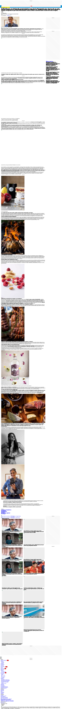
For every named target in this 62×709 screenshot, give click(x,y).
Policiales (2, 684)
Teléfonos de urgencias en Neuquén (7, 701)
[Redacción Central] (2, 11)
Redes (2, 667)
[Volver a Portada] (31, 6)
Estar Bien (3, 672)
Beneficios (2, 702)
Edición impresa (3, 688)
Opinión (2, 678)
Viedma (2, 693)
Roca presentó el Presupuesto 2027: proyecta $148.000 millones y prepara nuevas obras (33, 602)
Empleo (2, 695)
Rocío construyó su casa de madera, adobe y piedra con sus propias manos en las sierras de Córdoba (52, 73)
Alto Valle (2, 690)
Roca (1, 691)
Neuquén (2, 689)
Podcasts (2, 685)
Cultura (2, 670)
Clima (2, 674)
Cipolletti (2, 692)
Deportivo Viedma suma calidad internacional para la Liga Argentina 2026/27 (52, 78)
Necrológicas (3, 696)
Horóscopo (3, 675)
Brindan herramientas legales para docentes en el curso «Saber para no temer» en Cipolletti (53, 82)
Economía (2, 664)
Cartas (2, 682)
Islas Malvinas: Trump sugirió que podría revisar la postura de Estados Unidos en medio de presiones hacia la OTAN (53, 68)
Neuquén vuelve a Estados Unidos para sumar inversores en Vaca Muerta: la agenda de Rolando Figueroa (53, 64)
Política (2, 661)
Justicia (2, 662)
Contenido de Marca (4, 687)
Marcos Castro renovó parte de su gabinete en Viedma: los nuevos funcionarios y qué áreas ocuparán (12, 602)
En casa (5, 8)
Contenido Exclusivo (4, 686)
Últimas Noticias (4, 660)
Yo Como (2, 8)
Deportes (2, 669)
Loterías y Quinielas (4, 697)
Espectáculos (3, 671)
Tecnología (3, 676)
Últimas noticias (49, 61)
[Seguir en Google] (1, 27)
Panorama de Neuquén (5, 679)
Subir (2, 705)
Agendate (3, 668)
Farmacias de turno (4, 698)
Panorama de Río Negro (5, 680)
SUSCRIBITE (5, 7)
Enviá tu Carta (3, 683)
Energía (2, 663)
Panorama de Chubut (5, 681)
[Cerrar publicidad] (1, 657)
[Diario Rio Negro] (1, 706)
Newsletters (4, 666)
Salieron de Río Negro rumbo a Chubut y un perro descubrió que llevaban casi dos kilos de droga (34, 588)
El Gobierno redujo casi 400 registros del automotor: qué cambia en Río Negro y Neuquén (12, 588)
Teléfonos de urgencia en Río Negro (7, 700)
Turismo (2, 665)
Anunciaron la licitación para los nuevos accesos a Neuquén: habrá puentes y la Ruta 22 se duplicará (34, 630)
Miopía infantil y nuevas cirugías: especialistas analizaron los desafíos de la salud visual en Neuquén (12, 644)
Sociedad (2, 673)
